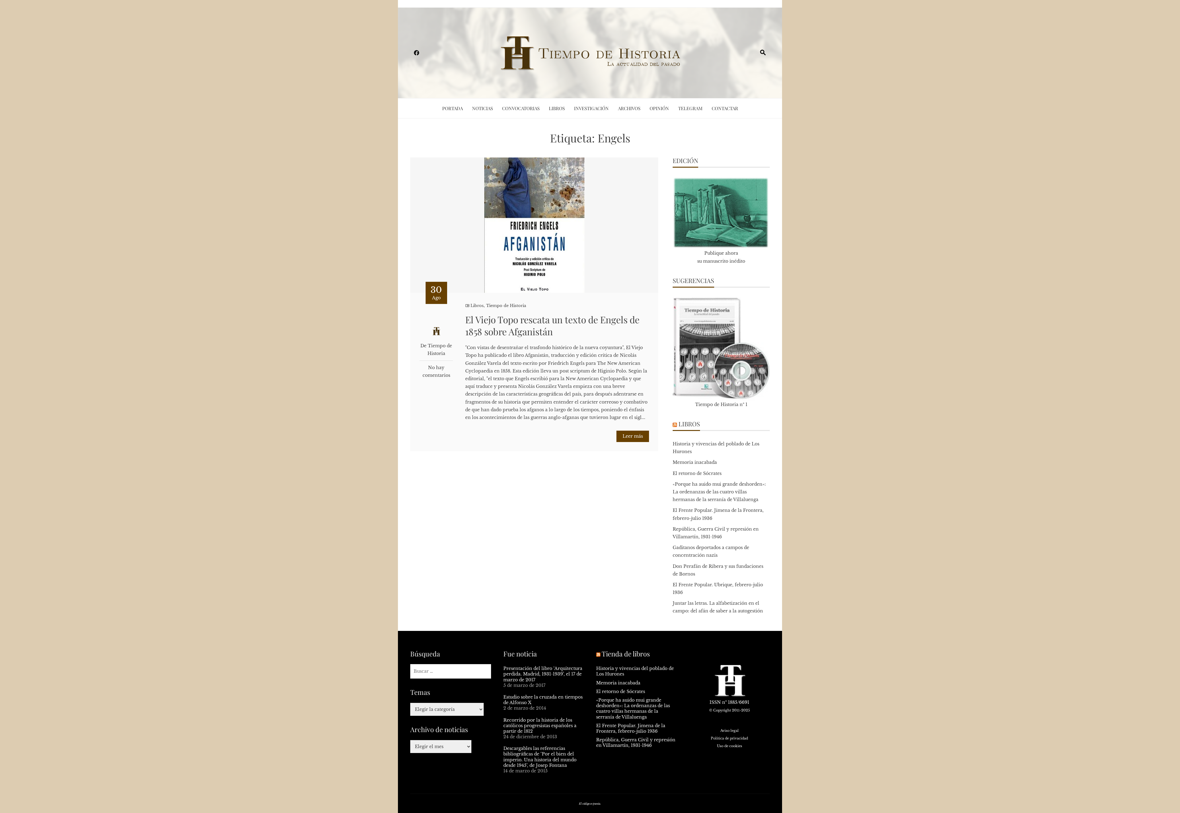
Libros (557, 108)
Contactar (725, 108)
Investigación (591, 108)
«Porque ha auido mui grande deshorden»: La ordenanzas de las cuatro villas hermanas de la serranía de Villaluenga (719, 491)
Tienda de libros (626, 653)
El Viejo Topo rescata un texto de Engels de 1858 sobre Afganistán (552, 325)
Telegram (690, 108)
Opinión (659, 108)
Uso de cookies (729, 746)
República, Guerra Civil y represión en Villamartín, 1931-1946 (635, 742)
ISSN (715, 702)
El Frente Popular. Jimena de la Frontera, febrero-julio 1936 (630, 728)
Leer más (633, 436)
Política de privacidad (729, 738)
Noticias (482, 108)
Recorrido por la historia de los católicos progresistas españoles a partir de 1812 (539, 725)
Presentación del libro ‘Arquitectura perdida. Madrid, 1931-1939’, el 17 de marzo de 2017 (542, 674)
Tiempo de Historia (506, 305)
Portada (452, 108)
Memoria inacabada (695, 462)
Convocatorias (521, 108)
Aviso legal (729, 730)
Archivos (629, 108)
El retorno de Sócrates (697, 473)
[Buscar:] (450, 671)
